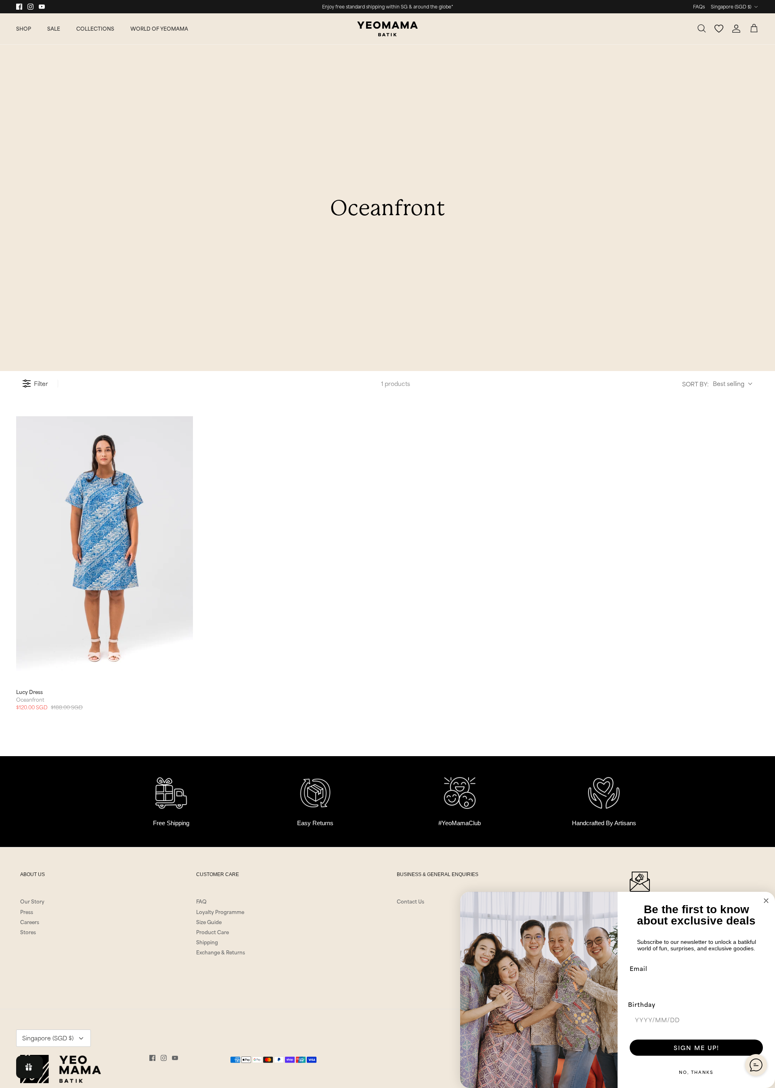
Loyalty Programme (220, 912)
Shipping (207, 942)
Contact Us (410, 901)
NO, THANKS (696, 1072)
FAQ (201, 901)
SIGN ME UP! (696, 1047)
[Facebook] (19, 7)
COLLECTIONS (95, 28)
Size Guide (209, 922)
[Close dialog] (766, 901)
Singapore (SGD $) (731, 6)
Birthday (642, 1004)
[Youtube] (42, 7)
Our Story (32, 901)
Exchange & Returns (220, 952)
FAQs (699, 6)
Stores (28, 932)
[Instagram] (30, 7)
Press (26, 912)
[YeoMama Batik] (387, 28)
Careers (29, 922)
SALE (53, 28)
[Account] (736, 29)
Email (638, 968)
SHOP (23, 28)
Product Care (212, 932)
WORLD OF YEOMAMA (159, 28)
